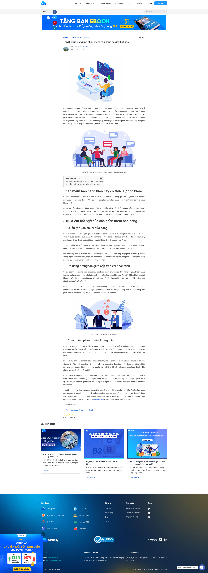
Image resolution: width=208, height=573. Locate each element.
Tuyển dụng (109, 513)
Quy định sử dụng (132, 517)
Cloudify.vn (98, 399)
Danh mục (46, 11)
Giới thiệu (77, 3)
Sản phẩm (90, 3)
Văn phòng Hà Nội (91, 552)
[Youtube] (157, 517)
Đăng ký (161, 3)
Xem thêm (46, 470)
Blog (130, 3)
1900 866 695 (52, 558)
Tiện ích (139, 3)
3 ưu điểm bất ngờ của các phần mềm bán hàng (83, 184)
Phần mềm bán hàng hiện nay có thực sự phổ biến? (84, 182)
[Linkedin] (157, 513)
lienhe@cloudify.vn (53, 560)
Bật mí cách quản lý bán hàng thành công (82, 410)
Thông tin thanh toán (133, 513)
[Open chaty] (202, 567)
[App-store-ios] (160, 539)
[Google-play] (165, 539)
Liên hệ (149, 3)
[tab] (43, 534)
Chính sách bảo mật (133, 508)
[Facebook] (157, 509)
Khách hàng (119, 3)
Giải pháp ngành (104, 3)
